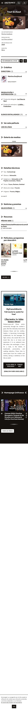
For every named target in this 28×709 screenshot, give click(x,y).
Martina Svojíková (6, 34)
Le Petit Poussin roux (17, 252)
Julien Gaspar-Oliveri (16, 320)
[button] (20, 147)
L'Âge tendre (10, 319)
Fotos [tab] (14, 141)
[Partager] (21, 61)
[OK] (14, 706)
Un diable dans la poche (4, 262)
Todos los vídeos (7, 431)
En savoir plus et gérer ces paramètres (11, 702)
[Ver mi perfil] (24, 3)
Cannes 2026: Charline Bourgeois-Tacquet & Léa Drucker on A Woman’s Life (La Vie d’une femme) (10, 416)
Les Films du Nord (6, 39)
